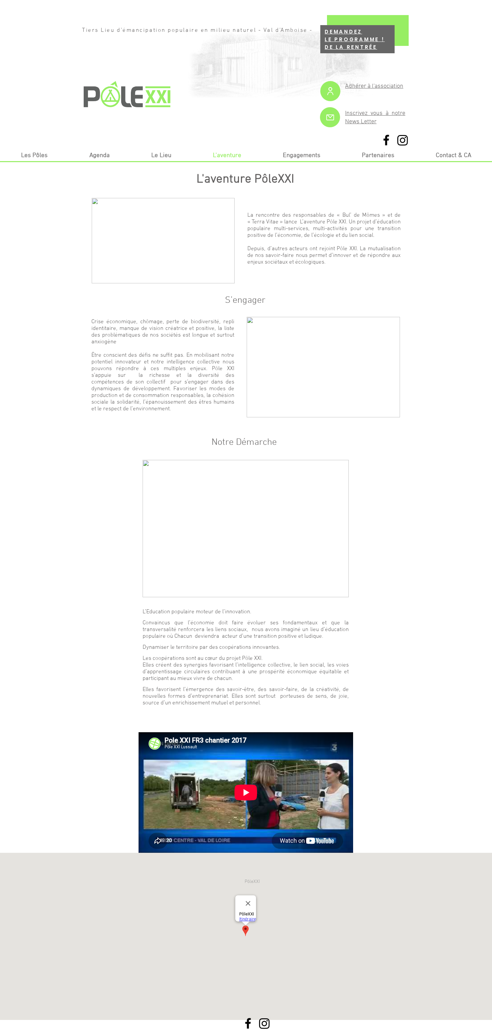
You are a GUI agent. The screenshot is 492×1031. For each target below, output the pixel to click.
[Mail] (330, 117)
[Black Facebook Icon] (386, 140)
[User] (330, 91)
